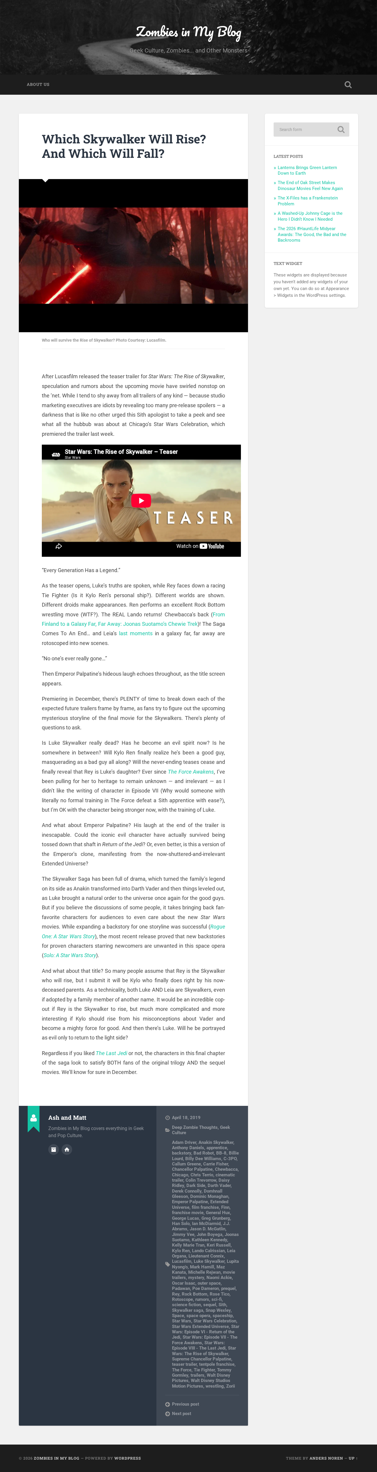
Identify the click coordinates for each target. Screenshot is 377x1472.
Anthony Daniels (188, 1147)
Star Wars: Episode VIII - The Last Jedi (199, 1345)
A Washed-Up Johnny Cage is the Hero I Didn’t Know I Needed (310, 216)
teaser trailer (184, 1364)
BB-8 (221, 1153)
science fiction (186, 1304)
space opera (198, 1315)
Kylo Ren (181, 1250)
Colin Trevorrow (201, 1180)
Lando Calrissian (208, 1250)
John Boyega (209, 1234)
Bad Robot (204, 1153)
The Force (181, 1370)
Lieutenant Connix (206, 1256)
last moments (136, 633)
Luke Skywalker (209, 1261)
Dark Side (195, 1185)
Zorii (230, 1386)
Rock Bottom (194, 1294)
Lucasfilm (181, 1261)
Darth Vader (219, 1185)
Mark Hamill (202, 1267)
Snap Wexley (218, 1310)
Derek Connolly (186, 1191)
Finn (225, 1207)
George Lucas (185, 1218)
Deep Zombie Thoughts (195, 1127)
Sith (222, 1304)
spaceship (223, 1315)
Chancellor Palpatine (192, 1169)
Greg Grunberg (215, 1218)
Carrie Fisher (215, 1164)
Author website (67, 1149)
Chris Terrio (202, 1175)
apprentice (216, 1147)
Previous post (185, 1404)
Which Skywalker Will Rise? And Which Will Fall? (124, 146)
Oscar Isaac (183, 1283)
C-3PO (230, 1158)
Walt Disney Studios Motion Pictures (201, 1383)
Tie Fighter (204, 1370)
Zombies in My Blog (188, 31)
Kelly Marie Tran (188, 1245)
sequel (209, 1304)
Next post (181, 1413)
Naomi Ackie (219, 1277)
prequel (228, 1288)
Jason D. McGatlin (207, 1229)
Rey (175, 1294)
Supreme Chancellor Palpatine (201, 1359)
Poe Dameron (205, 1288)
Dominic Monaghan (209, 1196)
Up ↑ (353, 1458)
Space (178, 1315)
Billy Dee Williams (203, 1158)
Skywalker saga (187, 1310)
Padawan (181, 1288)
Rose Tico (219, 1294)
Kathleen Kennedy (209, 1239)
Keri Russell (219, 1245)
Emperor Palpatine (190, 1201)
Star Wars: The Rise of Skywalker (204, 1350)
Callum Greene (186, 1164)
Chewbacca (226, 1169)
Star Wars (181, 1321)
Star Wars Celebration (215, 1321)
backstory (181, 1153)
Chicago (180, 1175)
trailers (197, 1375)
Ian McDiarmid (206, 1223)
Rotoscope (182, 1299)
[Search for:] (311, 129)
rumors (202, 1299)
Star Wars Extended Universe (200, 1326)
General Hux (218, 1212)
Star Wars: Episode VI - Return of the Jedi (205, 1332)
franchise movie (188, 1212)
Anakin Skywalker (216, 1142)
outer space (209, 1283)
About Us (38, 84)
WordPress (127, 1458)
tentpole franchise (216, 1364)
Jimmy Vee (183, 1234)
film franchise (205, 1207)
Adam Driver (184, 1142)
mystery (196, 1277)
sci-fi (216, 1299)
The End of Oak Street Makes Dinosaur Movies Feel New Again (310, 185)
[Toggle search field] (348, 85)
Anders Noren (326, 1458)
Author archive (53, 1149)
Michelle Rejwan (204, 1272)
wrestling (215, 1386)
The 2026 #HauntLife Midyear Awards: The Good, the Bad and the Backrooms (312, 234)
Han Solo (181, 1223)
